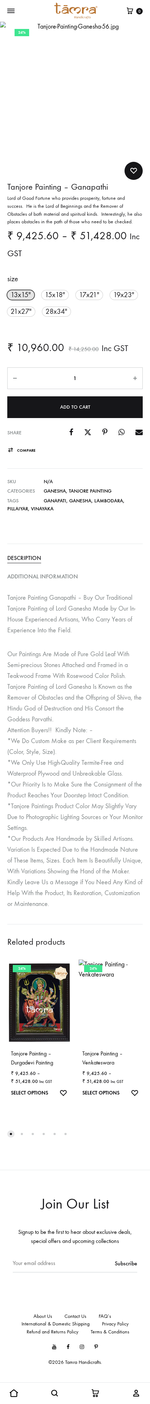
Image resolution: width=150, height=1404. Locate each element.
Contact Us (75, 1316)
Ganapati (55, 501)
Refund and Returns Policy (52, 1332)
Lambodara (108, 501)
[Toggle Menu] (11, 11)
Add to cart (75, 407)
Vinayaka (42, 509)
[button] (20, 295)
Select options (29, 1093)
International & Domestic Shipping (55, 1324)
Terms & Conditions (110, 1332)
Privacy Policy (115, 1324)
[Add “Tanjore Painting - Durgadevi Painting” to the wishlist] (63, 1094)
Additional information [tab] (42, 576)
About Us (42, 1316)
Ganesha (55, 491)
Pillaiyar (17, 509)
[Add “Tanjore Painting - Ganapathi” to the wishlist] (134, 171)
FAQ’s (105, 1316)
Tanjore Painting (90, 491)
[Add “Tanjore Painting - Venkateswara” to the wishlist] (134, 1094)
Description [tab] (24, 558)
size (12, 279)
